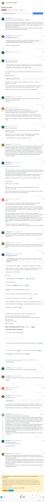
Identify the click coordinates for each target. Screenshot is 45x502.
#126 (43, 107)
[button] (1, 500)
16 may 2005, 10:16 (16, 387)
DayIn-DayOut (8, 35)
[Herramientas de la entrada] (43, 32)
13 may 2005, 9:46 (18, 18)
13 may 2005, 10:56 (16, 107)
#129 (43, 162)
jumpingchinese (8, 414)
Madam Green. (8, 253)
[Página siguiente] (39, 495)
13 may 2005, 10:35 (19, 96)
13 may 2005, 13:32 (18, 162)
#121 (43, 18)
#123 (43, 51)
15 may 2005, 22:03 (19, 367)
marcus (6, 107)
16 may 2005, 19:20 (18, 440)
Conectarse (11, 490)
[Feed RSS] (25, 10)
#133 (43, 253)
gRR (6, 126)
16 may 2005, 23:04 (17, 453)
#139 (43, 440)
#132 (43, 242)
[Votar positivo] (36, 32)
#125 (43, 96)
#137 (43, 395)
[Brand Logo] (3, 2)
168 (32, 495)
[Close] (42, 476)
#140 (43, 453)
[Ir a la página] (13, 495)
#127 (43, 126)
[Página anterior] (5, 495)
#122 (43, 35)
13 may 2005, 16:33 (19, 231)
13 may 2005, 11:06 (14, 126)
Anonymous (7, 144)
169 (36, 495)
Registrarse (5, 490)
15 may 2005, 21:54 (18, 253)
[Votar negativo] (40, 32)
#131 (43, 231)
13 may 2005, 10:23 (16, 51)
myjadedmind (7, 18)
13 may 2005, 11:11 (17, 144)
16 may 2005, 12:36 (19, 414)
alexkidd (7, 51)
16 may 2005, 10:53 (18, 395)
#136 (43, 387)
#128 (43, 144)
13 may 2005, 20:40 (17, 242)
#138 (43, 414)
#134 (43, 367)
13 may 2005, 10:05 (18, 35)
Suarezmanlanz (8, 96)
